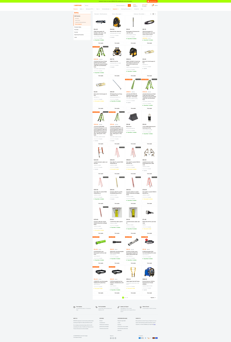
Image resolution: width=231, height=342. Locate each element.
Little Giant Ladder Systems (99, 68)
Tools (97, 9)
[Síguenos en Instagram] (113, 338)
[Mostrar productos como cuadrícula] (153, 14)
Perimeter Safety (77, 27)
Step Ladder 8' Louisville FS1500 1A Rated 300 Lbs (133, 162)
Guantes (119, 324)
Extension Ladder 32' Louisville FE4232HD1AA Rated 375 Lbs (116, 192)
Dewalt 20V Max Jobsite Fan (115, 31)
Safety (81, 9)
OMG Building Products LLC (115, 97)
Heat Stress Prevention (79, 34)
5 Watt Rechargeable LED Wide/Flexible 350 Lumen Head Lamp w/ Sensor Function (149, 33)
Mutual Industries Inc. (130, 128)
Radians (144, 224)
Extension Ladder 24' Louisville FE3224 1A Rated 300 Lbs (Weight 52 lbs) (133, 193)
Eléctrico (119, 330)
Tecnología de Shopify (77, 337)
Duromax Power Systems (147, 285)
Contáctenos (102, 322)
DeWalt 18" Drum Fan (114, 61)
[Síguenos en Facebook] (111, 338)
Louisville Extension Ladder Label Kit (133, 222)
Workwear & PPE (89, 9)
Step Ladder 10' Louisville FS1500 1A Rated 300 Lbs (116, 162)
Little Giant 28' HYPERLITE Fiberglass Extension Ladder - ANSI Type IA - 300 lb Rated (132, 95)
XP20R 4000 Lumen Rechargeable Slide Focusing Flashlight (117, 252)
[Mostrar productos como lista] (155, 14)
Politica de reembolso (104, 324)
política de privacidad (104, 326)
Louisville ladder (97, 165)
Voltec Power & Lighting (98, 36)
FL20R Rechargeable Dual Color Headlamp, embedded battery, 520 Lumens (117, 283)
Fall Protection (77, 16)
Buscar (101, 320)
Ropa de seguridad (121, 320)
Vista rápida (100, 43)
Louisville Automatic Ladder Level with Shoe (100, 162)
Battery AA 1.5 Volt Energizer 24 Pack (149, 62)
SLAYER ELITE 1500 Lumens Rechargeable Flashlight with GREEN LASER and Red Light (132, 253)
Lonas (119, 322)
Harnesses (77, 18)
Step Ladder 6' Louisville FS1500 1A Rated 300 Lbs (149, 192)
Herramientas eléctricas (123, 328)
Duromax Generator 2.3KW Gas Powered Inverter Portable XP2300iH (149, 283)
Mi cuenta (144, 6)
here (155, 324)
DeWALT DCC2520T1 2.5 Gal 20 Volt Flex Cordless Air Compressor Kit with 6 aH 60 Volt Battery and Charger (133, 63)
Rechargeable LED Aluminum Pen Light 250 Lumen (132, 32)
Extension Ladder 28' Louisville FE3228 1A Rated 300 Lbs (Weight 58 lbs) (100, 223)
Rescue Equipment (78, 24)
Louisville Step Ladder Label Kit (116, 221)
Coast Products (97, 256)
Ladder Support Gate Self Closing (132, 281)
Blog (142, 9)
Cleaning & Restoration (126, 9)
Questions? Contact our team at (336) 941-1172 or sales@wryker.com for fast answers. (115, 1)
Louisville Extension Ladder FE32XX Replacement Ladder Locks (148, 163)
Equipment (115, 9)
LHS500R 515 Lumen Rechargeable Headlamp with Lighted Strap (101, 282)
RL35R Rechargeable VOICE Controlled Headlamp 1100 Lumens (149, 252)
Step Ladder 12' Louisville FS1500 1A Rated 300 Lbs (100, 192)
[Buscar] (129, 5)
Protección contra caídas (123, 326)
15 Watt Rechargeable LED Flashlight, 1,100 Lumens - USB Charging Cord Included (100, 33)
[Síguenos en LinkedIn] (115, 338)
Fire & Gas (76, 29)
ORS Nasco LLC (145, 64)
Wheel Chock (128, 126)
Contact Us (136, 9)
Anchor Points (77, 20)
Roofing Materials (105, 9)
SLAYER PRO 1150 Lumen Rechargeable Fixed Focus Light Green (100, 253)
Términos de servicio (104, 328)
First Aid (76, 32)
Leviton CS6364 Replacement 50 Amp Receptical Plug (149, 127)
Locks (75, 37)
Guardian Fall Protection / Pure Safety (132, 284)
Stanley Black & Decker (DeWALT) (132, 67)
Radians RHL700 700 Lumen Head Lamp (149, 222)
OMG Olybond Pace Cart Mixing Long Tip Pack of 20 (116, 94)
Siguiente (152, 297)
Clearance (75, 9)
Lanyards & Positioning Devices (80, 22)
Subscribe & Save (153, 1)
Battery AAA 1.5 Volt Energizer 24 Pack (100, 94)
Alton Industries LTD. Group (115, 33)
